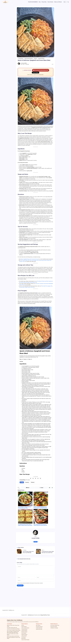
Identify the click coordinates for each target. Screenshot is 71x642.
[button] (65, 2)
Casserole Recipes (24, 629)
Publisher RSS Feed (39, 627)
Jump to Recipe (35, 72)
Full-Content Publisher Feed (54, 625)
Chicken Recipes (24, 635)
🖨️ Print (21, 482)
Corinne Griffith (24, 63)
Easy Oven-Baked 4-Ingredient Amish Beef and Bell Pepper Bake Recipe (13, 632)
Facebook (27, 482)
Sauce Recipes (23, 633)
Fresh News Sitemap (39, 626)
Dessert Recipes (24, 626)
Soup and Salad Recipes (25, 639)
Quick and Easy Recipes (25, 627)
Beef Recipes (23, 638)
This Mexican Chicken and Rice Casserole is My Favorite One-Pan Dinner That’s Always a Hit (36, 282)
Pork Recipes (23, 637)
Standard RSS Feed (39, 629)
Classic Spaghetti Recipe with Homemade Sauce (29, 259)
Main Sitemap (38, 625)
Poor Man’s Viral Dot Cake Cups (12, 627)
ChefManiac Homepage (54, 627)
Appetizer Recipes (24, 634)
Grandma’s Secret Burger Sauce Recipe (13, 628)
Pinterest (32, 482)
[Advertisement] (35, 598)
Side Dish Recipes (24, 630)
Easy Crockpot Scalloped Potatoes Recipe (13, 630)
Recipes (22, 625)
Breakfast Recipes (24, 631)
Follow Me (35, 541)
